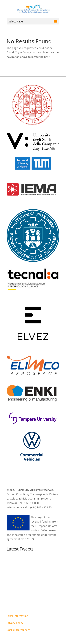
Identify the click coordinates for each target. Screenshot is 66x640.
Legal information (17, 616)
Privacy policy (15, 623)
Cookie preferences (18, 630)
